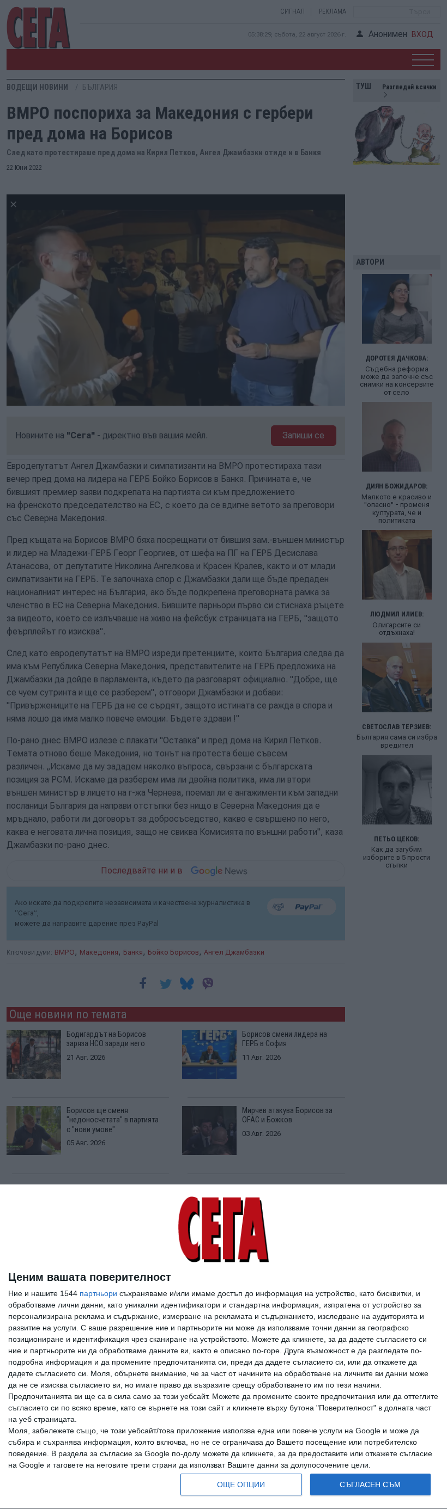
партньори (98, 1293)
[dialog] (223, 1347)
